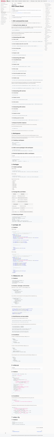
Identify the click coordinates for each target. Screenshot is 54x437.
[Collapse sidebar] (5, 433)
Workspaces (45, 28)
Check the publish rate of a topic (48, 16)
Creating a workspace (47, 29)
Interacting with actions (47, 23)
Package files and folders (47, 36)
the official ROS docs (19, 12)
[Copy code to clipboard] (41, 30)
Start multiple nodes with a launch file (49, 8)
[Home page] (12, 3)
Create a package (47, 35)
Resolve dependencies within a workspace (48, 33)
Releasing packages (47, 37)
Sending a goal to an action (49, 26)
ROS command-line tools (47, 3)
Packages (45, 34)
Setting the (48, 4)
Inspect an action (47, 25)
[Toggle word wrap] (40, 41)
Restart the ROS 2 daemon (48, 27)
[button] (5, 5)
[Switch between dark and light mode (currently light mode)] (46, 1)
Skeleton (46, 39)
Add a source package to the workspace (48, 31)
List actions (47, 24)
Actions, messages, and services (48, 42)
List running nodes (48, 9)
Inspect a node (47, 10)
